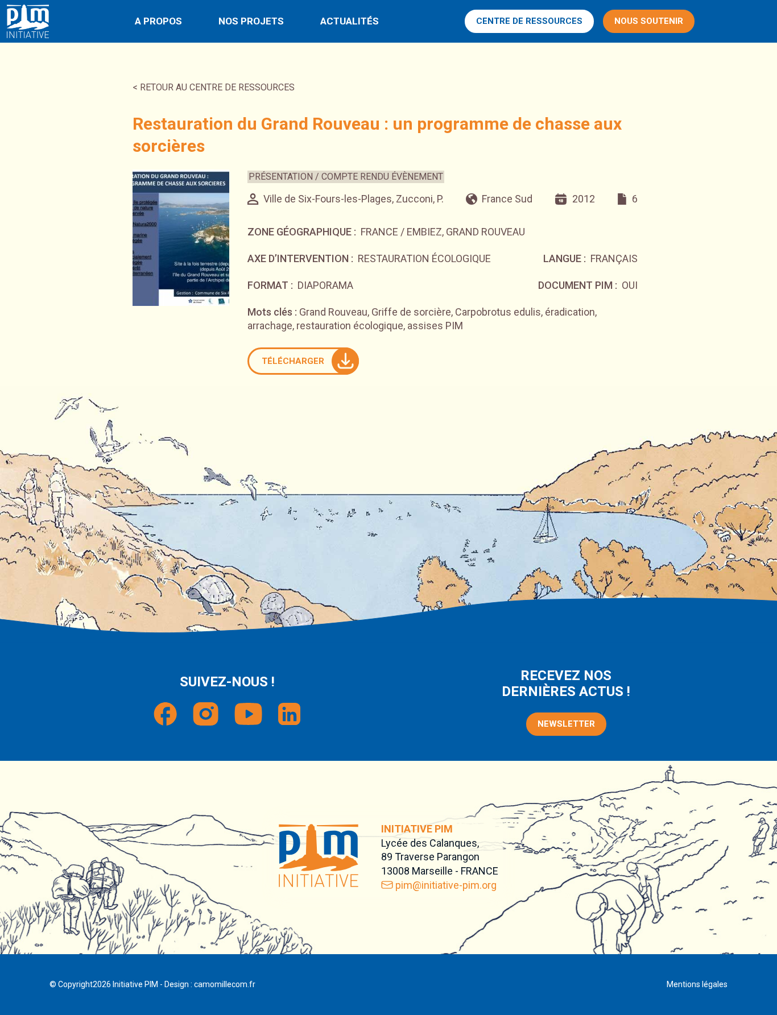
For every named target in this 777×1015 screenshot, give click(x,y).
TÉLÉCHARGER (293, 361)
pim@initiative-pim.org (446, 885)
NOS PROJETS (251, 21)
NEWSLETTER (566, 724)
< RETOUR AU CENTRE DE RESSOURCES (214, 87)
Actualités (349, 21)
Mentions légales (697, 984)
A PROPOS (158, 21)
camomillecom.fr (224, 984)
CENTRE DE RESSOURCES (529, 21)
